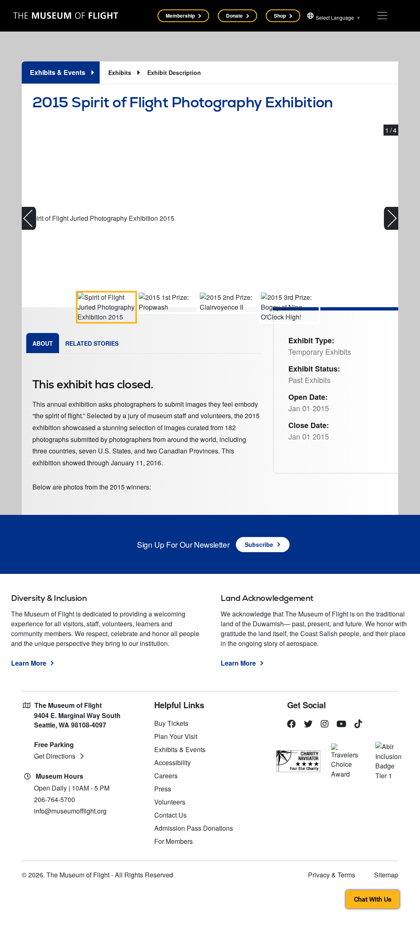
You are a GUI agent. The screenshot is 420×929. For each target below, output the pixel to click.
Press (162, 788)
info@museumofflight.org (70, 811)
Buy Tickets (171, 723)
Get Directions (54, 756)
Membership (180, 15)
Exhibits (119, 72)
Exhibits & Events (179, 749)
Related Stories (92, 343)
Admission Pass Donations (193, 828)
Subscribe (259, 544)
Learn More (28, 663)
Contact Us (170, 815)
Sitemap (386, 874)
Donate (234, 15)
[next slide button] (391, 218)
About (42, 343)
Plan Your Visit (175, 736)
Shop (280, 15)
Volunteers (169, 802)
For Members (173, 841)
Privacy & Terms (331, 874)
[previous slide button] (29, 218)
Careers (166, 775)
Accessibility (172, 762)
